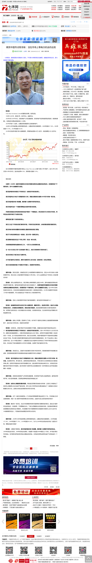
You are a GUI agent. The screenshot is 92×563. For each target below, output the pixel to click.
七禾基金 (73, 7)
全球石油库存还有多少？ (70, 137)
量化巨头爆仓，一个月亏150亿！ (72, 98)
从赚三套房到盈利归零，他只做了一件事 (74, 119)
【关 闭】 (57, 487)
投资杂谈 (65, 104)
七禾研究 (53, 5)
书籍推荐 (5, 511)
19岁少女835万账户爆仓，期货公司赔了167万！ (76, 101)
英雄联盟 (34, 17)
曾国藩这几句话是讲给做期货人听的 (73, 112)
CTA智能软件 (46, 17)
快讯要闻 (60, 5)
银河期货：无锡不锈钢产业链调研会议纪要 (15, 505)
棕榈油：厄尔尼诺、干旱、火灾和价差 (73, 142)
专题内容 (65, 84)
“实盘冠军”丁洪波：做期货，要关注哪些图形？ (76, 114)
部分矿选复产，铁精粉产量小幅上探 (13, 500)
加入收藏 (9, 1)
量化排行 (73, 9)
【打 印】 (46, 487)
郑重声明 (71, 559)
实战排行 (67, 9)
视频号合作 (86, 6)
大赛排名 (60, 7)
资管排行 (67, 7)
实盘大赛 (73, 5)
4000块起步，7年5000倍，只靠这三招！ (74, 87)
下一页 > (86, 22)
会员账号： (50, 1)
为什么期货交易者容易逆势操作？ (72, 117)
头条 (10, 35)
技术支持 (40, 559)
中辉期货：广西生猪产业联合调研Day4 (13, 507)
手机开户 (86, 12)
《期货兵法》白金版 (50, 530)
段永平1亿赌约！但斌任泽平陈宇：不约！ (44, 505)
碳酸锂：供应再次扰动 (69, 135)
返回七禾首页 (31, 477)
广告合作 (62, 559)
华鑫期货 (30, 536)
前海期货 (47, 536)
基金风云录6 (24, 530)
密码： (65, 1)
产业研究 (65, 125)
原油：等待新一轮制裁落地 (70, 128)
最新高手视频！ (18, 51)
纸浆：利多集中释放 (68, 133)
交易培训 (67, 5)
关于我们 (67, 559)
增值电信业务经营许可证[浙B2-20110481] (50, 557)
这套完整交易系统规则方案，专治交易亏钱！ (75, 121)
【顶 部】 (52, 487)
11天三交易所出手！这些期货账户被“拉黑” (75, 89)
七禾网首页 (4, 35)
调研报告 (53, 9)
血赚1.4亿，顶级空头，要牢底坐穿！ (73, 96)
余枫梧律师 (57, 559)
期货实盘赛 (37, 530)
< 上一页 (73, 22)
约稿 (18, 15)
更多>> (88, 83)
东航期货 (39, 536)
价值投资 (60, 9)
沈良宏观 (53, 7)
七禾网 (25, 51)
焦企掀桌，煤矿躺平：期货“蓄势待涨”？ (44, 500)
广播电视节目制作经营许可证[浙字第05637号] (72, 557)
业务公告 (76, 559)
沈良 (21, 15)
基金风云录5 (11, 530)
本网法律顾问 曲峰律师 (48, 559)
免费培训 (56, 17)
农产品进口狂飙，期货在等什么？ (42, 502)
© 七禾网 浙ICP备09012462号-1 (16, 557)
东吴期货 (22, 536)
